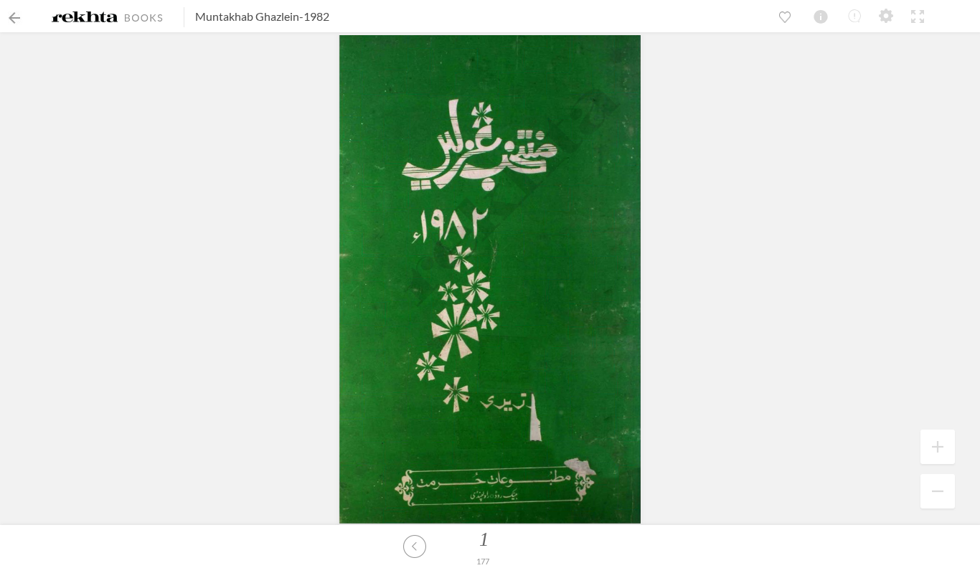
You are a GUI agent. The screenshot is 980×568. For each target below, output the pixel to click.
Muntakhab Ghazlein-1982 (262, 16)
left (414, 546)
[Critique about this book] (854, 16)
